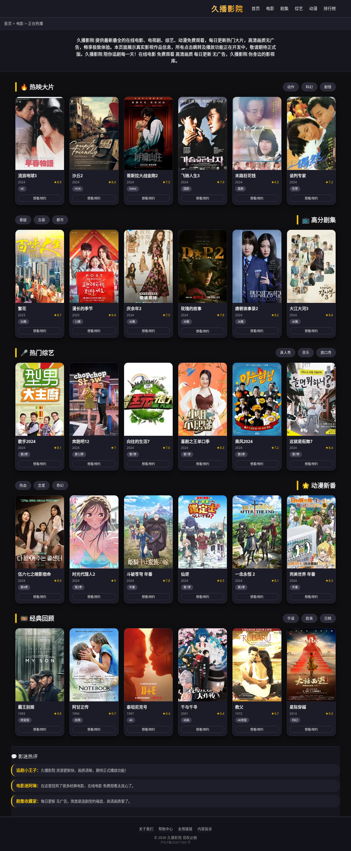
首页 (256, 8)
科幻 (309, 86)
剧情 (327, 86)
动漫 (313, 8)
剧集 (284, 8)
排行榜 (330, 8)
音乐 (305, 352)
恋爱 (41, 485)
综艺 (299, 8)
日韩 (327, 618)
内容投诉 (205, 828)
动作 (290, 86)
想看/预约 (39, 198)
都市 (60, 219)
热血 (23, 485)
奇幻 (60, 485)
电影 (270, 8)
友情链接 (185, 828)
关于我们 (146, 828)
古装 (41, 219)
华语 (290, 618)
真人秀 (285, 352)
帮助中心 (166, 828)
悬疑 (23, 219)
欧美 (309, 618)
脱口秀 (326, 352)
